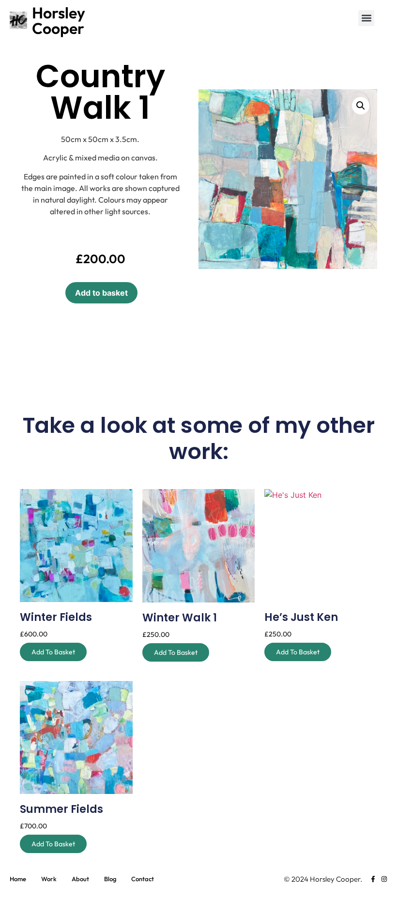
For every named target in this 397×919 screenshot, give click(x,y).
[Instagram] (384, 879)
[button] (366, 18)
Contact (142, 879)
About (80, 879)
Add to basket (101, 293)
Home (18, 879)
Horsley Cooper (58, 20)
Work (49, 879)
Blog (110, 879)
